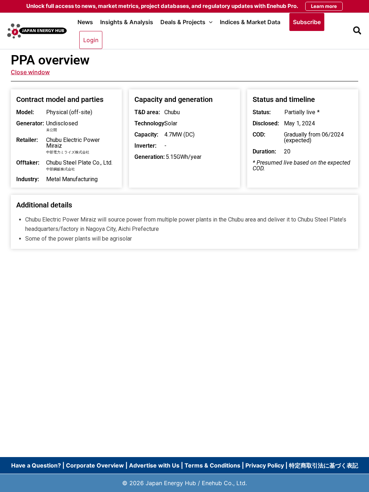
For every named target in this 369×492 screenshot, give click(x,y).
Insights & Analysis (126, 22)
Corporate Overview (95, 465)
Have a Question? (36, 465)
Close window (30, 72)
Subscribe (307, 22)
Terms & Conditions (212, 465)
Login (90, 40)
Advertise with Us (154, 465)
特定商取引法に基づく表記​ (323, 465)
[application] (209, 22)
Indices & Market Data (250, 22)
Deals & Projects (182, 22)
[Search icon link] (357, 31)
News (85, 22)
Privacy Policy (264, 465)
